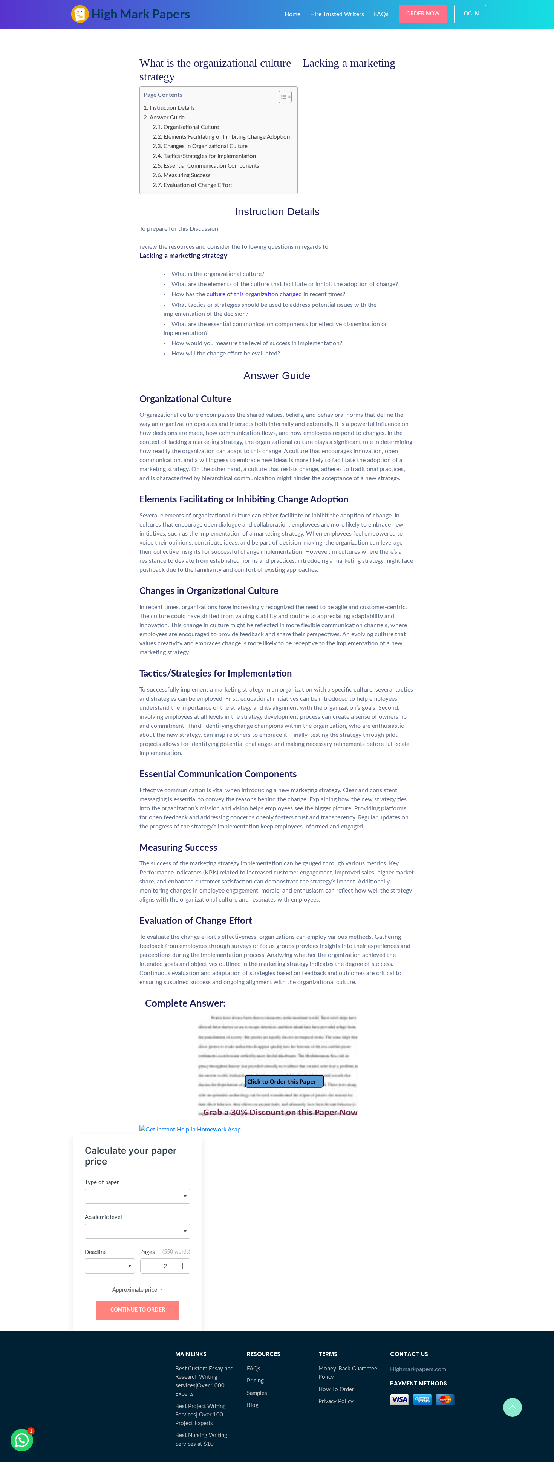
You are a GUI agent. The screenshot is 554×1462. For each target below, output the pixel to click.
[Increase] (183, 1266)
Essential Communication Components (211, 166)
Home (292, 14)
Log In (470, 14)
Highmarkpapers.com (418, 1369)
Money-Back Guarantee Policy (347, 1373)
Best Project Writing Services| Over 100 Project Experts (200, 1415)
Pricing (255, 1381)
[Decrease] (148, 1266)
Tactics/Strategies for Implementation (210, 156)
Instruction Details (172, 108)
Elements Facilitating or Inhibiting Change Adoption (227, 137)
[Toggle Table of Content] (281, 96)
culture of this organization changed (254, 294)
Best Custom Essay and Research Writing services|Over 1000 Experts (204, 1381)
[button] (22, 1440)
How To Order (336, 1389)
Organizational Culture (191, 127)
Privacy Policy (336, 1401)
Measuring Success (187, 175)
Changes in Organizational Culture (206, 146)
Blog (253, 1405)
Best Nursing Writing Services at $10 (201, 1440)
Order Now (423, 14)
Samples (257, 1393)
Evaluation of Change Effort (198, 185)
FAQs (381, 14)
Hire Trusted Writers (337, 14)
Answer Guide (167, 118)
